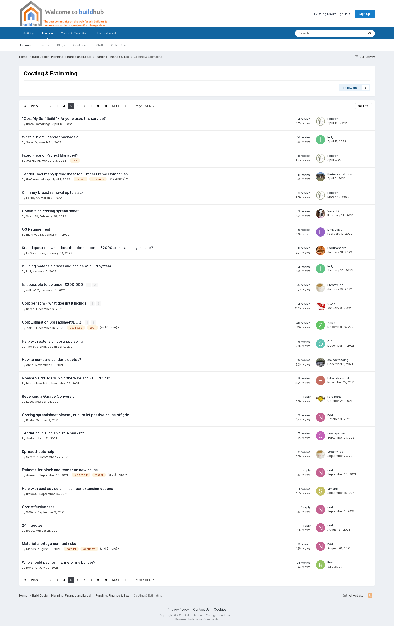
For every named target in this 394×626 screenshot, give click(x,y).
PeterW (332, 119)
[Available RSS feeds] (370, 595)
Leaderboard (106, 33)
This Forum (351, 33)
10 (105, 106)
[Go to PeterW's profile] (320, 121)
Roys (330, 562)
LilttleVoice (334, 229)
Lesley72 (32, 198)
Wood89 (32, 216)
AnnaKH (32, 475)
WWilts (31, 512)
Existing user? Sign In (331, 14)
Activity (28, 33)
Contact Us (201, 609)
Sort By (363, 106)
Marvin (31, 549)
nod (330, 415)
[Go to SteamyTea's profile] (320, 287)
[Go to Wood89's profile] (320, 213)
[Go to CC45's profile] (320, 306)
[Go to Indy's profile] (320, 139)
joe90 (30, 530)
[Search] (370, 33)
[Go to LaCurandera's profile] (320, 250)
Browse (47, 33)
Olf (329, 341)
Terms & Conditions (75, 33)
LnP (28, 271)
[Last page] (125, 106)
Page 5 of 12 (144, 106)
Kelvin (30, 309)
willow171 (32, 290)
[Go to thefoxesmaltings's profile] (320, 176)
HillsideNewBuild (37, 383)
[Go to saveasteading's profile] (320, 362)
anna (30, 365)
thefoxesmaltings (38, 124)
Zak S (30, 328)
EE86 (29, 401)
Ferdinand (334, 396)
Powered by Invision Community (197, 619)
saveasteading (337, 360)
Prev (34, 106)
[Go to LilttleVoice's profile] (320, 232)
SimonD (332, 488)
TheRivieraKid (36, 346)
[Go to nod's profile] (320, 417)
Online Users (120, 45)
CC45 (331, 303)
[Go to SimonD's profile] (320, 491)
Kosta (30, 420)
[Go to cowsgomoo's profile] (320, 435)
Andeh (31, 438)
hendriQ (31, 567)
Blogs (61, 45)
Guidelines (80, 45)
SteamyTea (335, 285)
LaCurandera (35, 253)
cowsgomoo (336, 433)
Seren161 (32, 457)
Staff (99, 45)
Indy (330, 137)
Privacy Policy (178, 609)
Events (44, 45)
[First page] (25, 106)
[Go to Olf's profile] (320, 343)
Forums (25, 45)
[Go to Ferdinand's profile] (320, 399)
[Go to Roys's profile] (320, 564)
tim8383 (32, 494)
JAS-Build (33, 160)
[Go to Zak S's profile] (320, 325)
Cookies (220, 609)
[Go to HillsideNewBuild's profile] (320, 380)
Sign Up (364, 14)
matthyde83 (34, 234)
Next (116, 106)
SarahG (31, 142)
